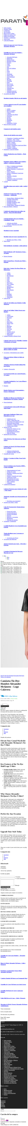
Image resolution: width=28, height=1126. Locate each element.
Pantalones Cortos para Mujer (14, 141)
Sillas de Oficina (11, 433)
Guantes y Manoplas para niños (14, 224)
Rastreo (5, 1094)
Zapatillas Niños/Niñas (12, 199)
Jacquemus (9, 74)
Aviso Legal (7, 39)
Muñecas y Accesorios (12, 517)
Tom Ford (9, 86)
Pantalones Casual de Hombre (11, 149)
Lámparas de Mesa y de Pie (13, 452)
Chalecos (9, 177)
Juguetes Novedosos (12, 514)
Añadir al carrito (4, 706)
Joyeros (9, 117)
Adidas (8, 273)
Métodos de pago (8, 1090)
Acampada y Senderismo (10, 521)
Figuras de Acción (11, 511)
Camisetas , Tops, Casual (13, 139)
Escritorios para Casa (12, 430)
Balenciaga (9, 58)
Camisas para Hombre (12, 167)
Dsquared (9, 317)
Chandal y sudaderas (12, 148)
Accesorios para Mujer (9, 93)
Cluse (8, 278)
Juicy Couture (10, 284)
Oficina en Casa (8, 427)
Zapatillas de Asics (11, 201)
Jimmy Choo (10, 75)
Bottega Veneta (10, 60)
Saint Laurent (10, 85)
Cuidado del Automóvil (9, 484)
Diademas (9, 116)
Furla (8, 280)
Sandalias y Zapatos (12, 176)
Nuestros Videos (8, 29)
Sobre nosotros (7, 27)
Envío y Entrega (8, 1091)
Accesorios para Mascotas (10, 539)
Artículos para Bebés (12, 223)
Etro (8, 69)
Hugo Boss (9, 283)
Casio (8, 277)
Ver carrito (3, 1120)
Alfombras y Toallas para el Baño (15, 424)
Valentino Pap (10, 88)
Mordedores (10, 518)
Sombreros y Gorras (12, 123)
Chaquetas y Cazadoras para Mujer (15, 138)
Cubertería (9, 474)
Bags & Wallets (10, 111)
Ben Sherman (10, 275)
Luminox (9, 285)
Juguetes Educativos (12, 513)
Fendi (8, 71)
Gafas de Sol (7, 298)
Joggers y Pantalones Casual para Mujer (16, 145)
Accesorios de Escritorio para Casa (15, 421)
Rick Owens (10, 84)
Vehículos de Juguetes (12, 520)
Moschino (9, 326)
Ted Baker (9, 295)
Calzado (6, 181)
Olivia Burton (10, 290)
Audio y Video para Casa (13, 420)
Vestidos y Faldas (11, 146)
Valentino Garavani (11, 91)
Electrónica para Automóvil (13, 501)
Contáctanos (7, 30)
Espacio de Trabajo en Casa (13, 428)
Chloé (8, 64)
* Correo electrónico (20, 878)
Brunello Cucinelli (11, 61)
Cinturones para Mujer (12, 114)
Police (8, 291)
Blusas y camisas (11, 142)
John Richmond (11, 77)
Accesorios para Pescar (12, 538)
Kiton (8, 78)
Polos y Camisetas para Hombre (15, 166)
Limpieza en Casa (11, 419)
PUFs (5, 1089)
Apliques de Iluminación (13, 451)
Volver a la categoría (6, 677)
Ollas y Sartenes (11, 481)
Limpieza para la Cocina (13, 480)
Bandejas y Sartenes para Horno (15, 473)
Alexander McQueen (12, 57)
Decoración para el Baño (13, 423)
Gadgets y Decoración (9, 369)
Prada (8, 82)
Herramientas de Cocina (13, 479)
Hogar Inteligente (8, 402)
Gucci (8, 72)
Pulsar (8, 292)
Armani (9, 274)
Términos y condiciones (9, 37)
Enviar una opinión (5, 887)
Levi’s (8, 324)
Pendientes (9, 120)
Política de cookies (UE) (10, 35)
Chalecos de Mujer (11, 144)
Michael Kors (10, 287)
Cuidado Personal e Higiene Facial (12, 336)
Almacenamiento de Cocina (13, 470)
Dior (8, 67)
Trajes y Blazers (11, 171)
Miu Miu (9, 79)
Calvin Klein (10, 316)
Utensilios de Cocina (9, 453)
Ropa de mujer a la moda (10, 124)
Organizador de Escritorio (13, 431)
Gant (8, 319)
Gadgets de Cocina (11, 477)
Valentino (9, 89)
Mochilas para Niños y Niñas (14, 239)
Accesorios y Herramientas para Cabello (13, 352)
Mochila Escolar (8, 226)
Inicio (2, 675)
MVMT (9, 288)
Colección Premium (8, 40)
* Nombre (17, 877)
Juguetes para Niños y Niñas (11, 502)
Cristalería (9, 483)
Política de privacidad (9, 36)
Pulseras (9, 121)
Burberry (9, 62)
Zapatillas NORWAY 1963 (13, 202)
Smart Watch (7, 241)
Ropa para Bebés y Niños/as (11, 206)
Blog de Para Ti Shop (9, 33)
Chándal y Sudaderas (12, 180)
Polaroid (9, 327)
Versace (9, 330)
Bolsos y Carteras (11, 110)
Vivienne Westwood (12, 92)
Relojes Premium (8, 256)
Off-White (9, 81)
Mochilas (9, 119)
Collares (9, 113)
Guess (8, 281)
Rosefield (9, 294)
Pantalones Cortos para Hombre (14, 178)
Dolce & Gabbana (11, 68)
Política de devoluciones (10, 1093)
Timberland (9, 297)
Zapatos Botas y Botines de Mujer (15, 198)
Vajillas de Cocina (11, 471)
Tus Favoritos (7, 32)
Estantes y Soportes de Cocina (14, 476)
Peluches (9, 515)
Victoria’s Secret (11, 332)
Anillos (8, 109)
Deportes (6, 385)
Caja (7, 1120)
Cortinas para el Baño (12, 426)
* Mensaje (16, 885)
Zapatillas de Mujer (11, 203)
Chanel (8, 65)
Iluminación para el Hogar (10, 434)
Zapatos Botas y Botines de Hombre (16, 205)
